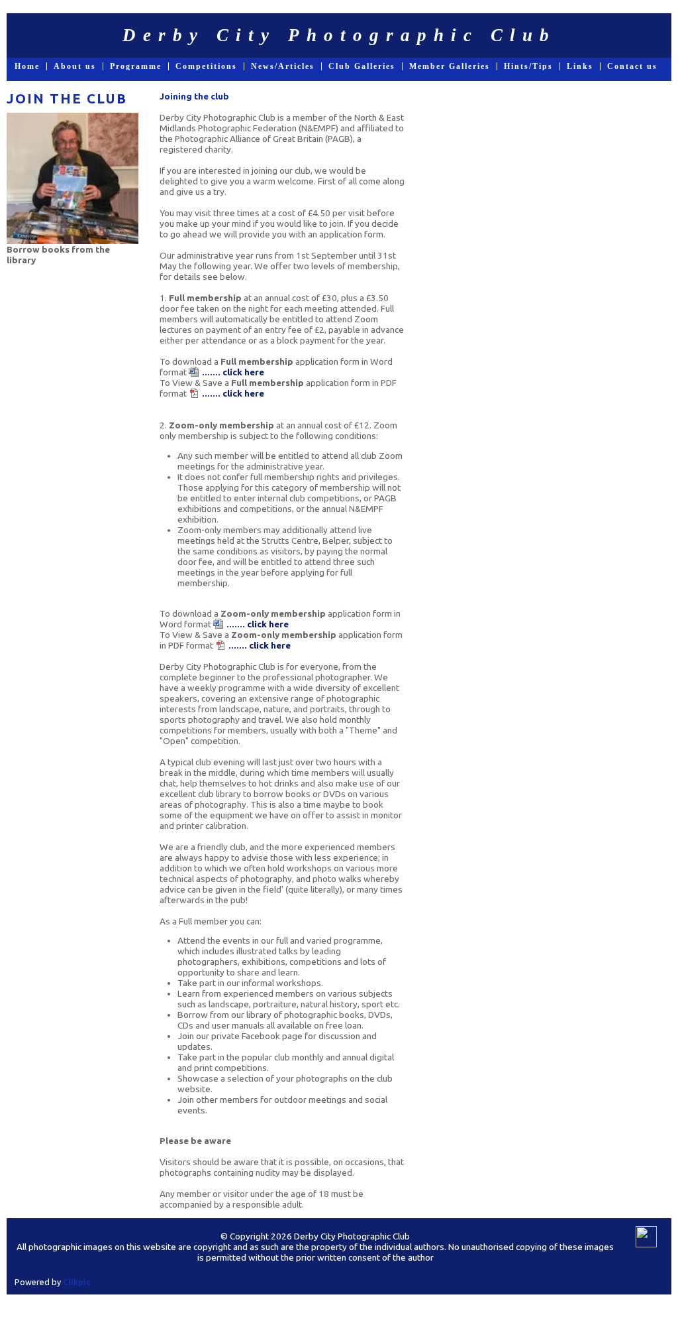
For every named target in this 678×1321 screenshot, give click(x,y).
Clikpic (77, 1282)
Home (27, 66)
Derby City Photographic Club (339, 35)
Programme (136, 66)
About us (75, 66)
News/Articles (283, 66)
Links (580, 66)
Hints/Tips (528, 66)
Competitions (206, 66)
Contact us (632, 66)
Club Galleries (361, 66)
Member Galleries (449, 66)
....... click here (233, 372)
